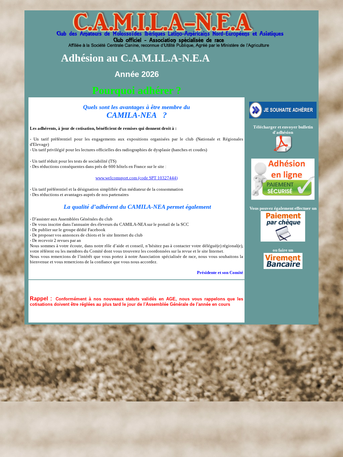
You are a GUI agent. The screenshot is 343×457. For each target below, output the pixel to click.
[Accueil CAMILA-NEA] (170, 44)
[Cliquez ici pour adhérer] (283, 116)
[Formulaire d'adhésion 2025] (283, 140)
